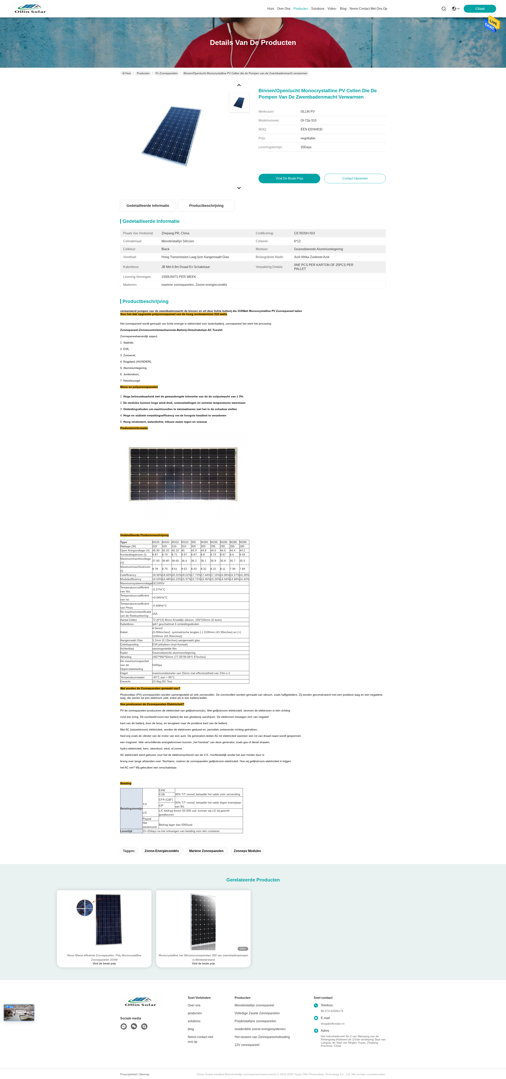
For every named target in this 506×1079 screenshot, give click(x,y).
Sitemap (144, 1074)
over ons (283, 8)
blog (343, 8)
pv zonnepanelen (167, 73)
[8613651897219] (123, 1026)
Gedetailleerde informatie (147, 206)
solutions (317, 8)
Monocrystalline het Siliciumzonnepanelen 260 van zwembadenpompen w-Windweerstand (203, 957)
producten (301, 8)
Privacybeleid (128, 1074)
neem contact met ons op (368, 8)
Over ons (194, 1005)
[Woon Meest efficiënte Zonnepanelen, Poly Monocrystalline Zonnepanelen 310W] (104, 922)
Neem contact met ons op (200, 1039)
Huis (270, 8)
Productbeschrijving (206, 206)
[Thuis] (142, 1006)
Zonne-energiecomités (162, 851)
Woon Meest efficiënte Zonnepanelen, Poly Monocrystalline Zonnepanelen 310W (104, 957)
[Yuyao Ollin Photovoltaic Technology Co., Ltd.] (31, 9)
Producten (143, 73)
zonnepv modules (247, 851)
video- (332, 8)
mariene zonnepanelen (206, 851)
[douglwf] (144, 1026)
